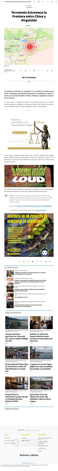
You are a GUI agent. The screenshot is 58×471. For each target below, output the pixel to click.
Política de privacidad (10, 443)
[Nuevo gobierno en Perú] (10, 296)
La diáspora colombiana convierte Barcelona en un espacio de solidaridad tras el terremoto (30, 273)
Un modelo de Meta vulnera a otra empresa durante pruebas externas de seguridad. (28, 305)
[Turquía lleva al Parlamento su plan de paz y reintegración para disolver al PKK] (16, 383)
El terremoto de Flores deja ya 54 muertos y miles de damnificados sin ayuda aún (16, 367)
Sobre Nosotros (25, 440)
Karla (6, 343)
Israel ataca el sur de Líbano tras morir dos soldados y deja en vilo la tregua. (40, 398)
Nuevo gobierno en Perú (20, 297)
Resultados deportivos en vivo (45, 439)
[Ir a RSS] (39, 430)
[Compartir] (34, 1)
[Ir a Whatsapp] (35, 430)
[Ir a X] (30, 430)
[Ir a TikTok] (28, 430)
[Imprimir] (25, 70)
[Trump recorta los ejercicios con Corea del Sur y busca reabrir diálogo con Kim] (16, 322)
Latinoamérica (42, 448)
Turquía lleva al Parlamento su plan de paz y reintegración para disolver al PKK (16, 398)
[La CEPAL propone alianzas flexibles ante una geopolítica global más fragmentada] (10, 289)
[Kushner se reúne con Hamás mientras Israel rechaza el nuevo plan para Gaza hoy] (41, 322)
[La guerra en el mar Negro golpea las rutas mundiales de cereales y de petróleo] (41, 352)
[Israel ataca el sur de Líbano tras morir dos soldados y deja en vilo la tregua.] (41, 383)
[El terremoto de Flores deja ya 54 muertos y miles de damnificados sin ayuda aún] (16, 352)
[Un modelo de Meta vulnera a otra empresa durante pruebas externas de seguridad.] (10, 304)
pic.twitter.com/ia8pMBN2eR (42, 206)
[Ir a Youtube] (37, 430)
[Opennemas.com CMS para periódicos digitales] (29, 463)
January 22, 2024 (40, 210)
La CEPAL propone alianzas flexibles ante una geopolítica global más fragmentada (29, 290)
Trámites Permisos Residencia (43, 442)
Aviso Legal (7, 438)
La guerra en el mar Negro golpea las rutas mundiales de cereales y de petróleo (41, 366)
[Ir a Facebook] (26, 430)
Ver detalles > (26, 469)
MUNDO (2, 1)
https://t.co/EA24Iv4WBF (25, 206)
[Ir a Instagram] (32, 430)
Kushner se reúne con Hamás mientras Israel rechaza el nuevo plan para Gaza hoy (41, 337)
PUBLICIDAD (24, 438)
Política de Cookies (9, 440)
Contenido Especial (43, 445)
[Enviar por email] (21, 70)
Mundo (40, 451)
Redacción (28, 25)
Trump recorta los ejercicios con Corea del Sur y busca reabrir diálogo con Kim (16, 337)
